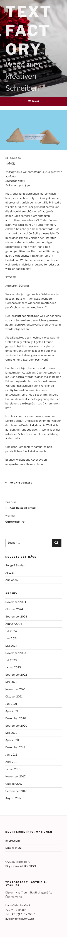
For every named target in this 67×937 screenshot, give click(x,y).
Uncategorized (21, 483)
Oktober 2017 (14, 783)
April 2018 (11, 762)
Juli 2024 (11, 631)
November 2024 (15, 602)
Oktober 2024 (14, 609)
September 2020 (16, 725)
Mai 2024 (11, 645)
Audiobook (12, 580)
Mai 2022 (11, 682)
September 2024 (16, 616)
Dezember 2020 (15, 718)
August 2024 (13, 623)
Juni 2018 (11, 754)
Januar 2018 (13, 769)
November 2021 (15, 689)
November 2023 (15, 653)
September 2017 (16, 791)
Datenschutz (13, 847)
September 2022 (16, 674)
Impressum (12, 840)
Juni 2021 (11, 703)
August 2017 (13, 798)
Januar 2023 (13, 667)
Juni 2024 (11, 638)
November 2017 (15, 776)
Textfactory (28, 30)
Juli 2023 (11, 660)
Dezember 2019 (15, 747)
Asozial (9, 572)
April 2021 (11, 711)
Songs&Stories (15, 565)
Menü (35, 101)
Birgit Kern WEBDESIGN (20, 866)
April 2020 (12, 740)
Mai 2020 (11, 732)
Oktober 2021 (14, 696)
